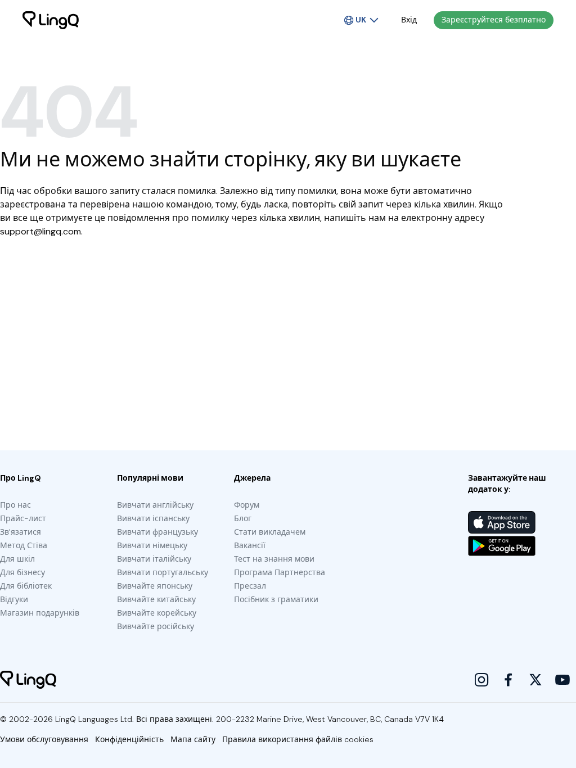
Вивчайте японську (154, 586)
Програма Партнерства (279, 572)
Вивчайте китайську (156, 599)
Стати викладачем (269, 532)
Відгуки (14, 599)
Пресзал (250, 586)
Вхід (409, 20)
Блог (242, 518)
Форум (246, 505)
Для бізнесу (22, 572)
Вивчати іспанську (153, 518)
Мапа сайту (192, 739)
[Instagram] (481, 679)
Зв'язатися (20, 532)
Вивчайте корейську (156, 613)
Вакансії (250, 545)
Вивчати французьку (157, 532)
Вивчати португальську (162, 572)
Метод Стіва (23, 545)
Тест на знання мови (274, 559)
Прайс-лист (23, 518)
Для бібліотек (26, 586)
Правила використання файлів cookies (298, 739)
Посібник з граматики (276, 599)
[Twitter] (535, 679)
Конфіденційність (129, 739)
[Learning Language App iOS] (502, 522)
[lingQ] (50, 20)
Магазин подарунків (39, 613)
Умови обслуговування (44, 739)
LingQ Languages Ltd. (94, 719)
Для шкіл (17, 559)
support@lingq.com (40, 231)
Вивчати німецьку (152, 545)
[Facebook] (508, 679)
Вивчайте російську (155, 626)
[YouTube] (562, 679)
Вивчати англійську (155, 505)
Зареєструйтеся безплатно (494, 20)
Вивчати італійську (154, 559)
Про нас (15, 505)
